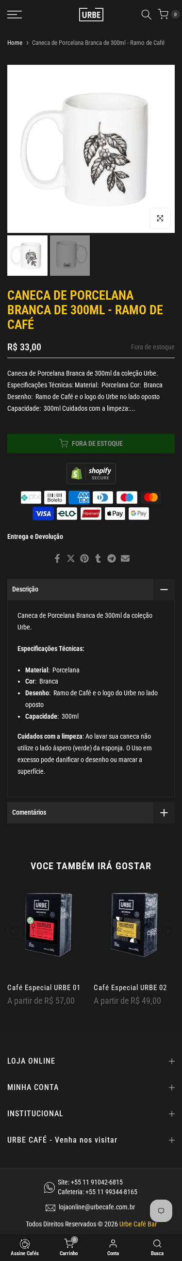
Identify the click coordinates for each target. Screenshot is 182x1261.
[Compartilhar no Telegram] (111, 558)
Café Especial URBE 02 (130, 988)
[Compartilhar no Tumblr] (98, 558)
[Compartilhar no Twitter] (70, 558)
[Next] (167, 930)
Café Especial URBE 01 (44, 988)
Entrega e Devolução (35, 536)
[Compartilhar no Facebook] (57, 558)
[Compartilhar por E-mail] (125, 558)
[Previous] (14, 930)
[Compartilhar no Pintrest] (84, 558)
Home (14, 42)
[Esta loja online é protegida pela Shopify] (91, 473)
